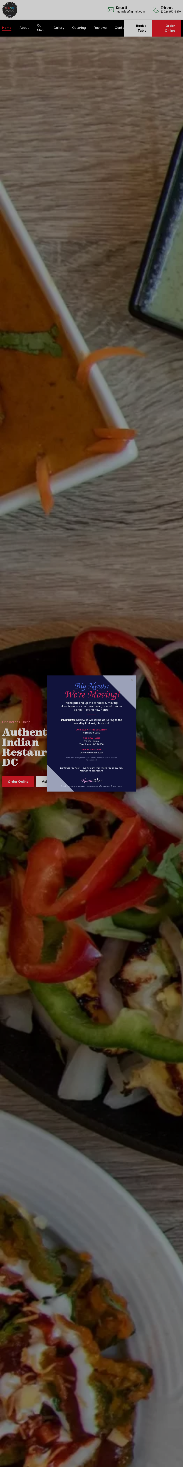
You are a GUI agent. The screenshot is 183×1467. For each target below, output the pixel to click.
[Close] (131, 680)
